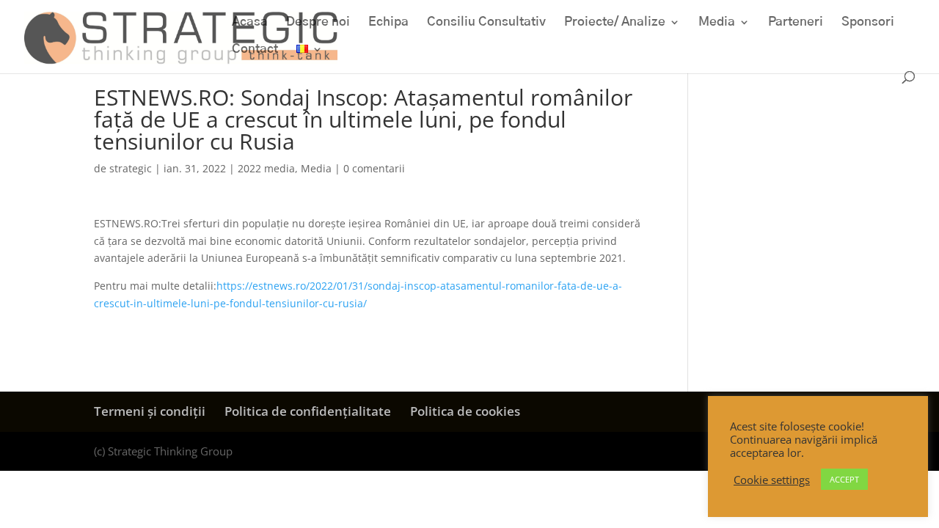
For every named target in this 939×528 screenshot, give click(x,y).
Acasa (250, 22)
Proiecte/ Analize (614, 22)
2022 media (266, 168)
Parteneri (795, 22)
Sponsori (867, 22)
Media (716, 22)
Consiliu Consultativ (486, 22)
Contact (255, 49)
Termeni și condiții (149, 411)
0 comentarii (374, 168)
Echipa (388, 22)
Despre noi (318, 22)
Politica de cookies (465, 411)
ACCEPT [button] (844, 479)
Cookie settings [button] (772, 479)
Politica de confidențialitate (307, 411)
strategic (130, 168)
